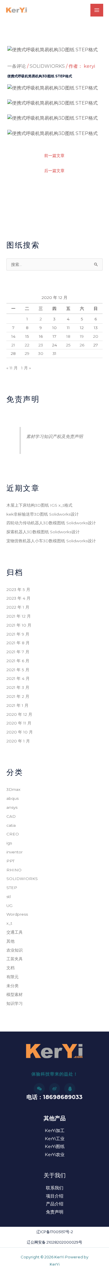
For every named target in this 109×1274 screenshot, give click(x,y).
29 (27, 353)
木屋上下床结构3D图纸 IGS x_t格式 (39, 505)
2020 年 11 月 (18, 723)
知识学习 (14, 1003)
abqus (12, 798)
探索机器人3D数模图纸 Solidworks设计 (43, 532)
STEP (11, 887)
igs (9, 843)
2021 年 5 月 (17, 669)
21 (13, 345)
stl (8, 896)
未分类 (12, 985)
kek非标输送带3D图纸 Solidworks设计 (42, 514)
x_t (9, 923)
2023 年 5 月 (18, 589)
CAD (11, 816)
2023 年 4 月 (18, 598)
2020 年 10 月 (19, 732)
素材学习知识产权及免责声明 (54, 436)
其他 (10, 941)
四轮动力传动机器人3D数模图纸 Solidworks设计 (51, 523)
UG (9, 905)
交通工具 (14, 932)
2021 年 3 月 (17, 687)
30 (40, 353)
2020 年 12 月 (19, 714)
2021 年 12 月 (18, 616)
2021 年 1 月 (17, 705)
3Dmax (13, 789)
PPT (10, 861)
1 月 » (26, 368)
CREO (12, 834)
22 (27, 345)
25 (68, 345)
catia (11, 825)
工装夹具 (14, 959)
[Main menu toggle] (96, 10)
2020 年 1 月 (18, 741)
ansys (11, 807)
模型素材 (14, 994)
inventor (14, 852)
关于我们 (55, 1175)
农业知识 (14, 950)
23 (40, 345)
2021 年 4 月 (18, 678)
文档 (10, 967)
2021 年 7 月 (17, 651)
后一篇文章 (54, 170)
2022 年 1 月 (17, 607)
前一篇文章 (54, 155)
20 (95, 336)
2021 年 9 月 (17, 634)
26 (82, 345)
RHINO (14, 870)
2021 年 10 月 (18, 625)
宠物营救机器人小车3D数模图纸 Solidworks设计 (51, 541)
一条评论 (16, 66)
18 (68, 336)
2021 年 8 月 (18, 642)
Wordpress (17, 914)
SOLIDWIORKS (47, 66)
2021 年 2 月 (17, 696)
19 (82, 336)
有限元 (12, 976)
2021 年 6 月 (17, 660)
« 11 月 (12, 368)
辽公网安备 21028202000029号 (54, 1242)
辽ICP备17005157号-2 (54, 1232)
